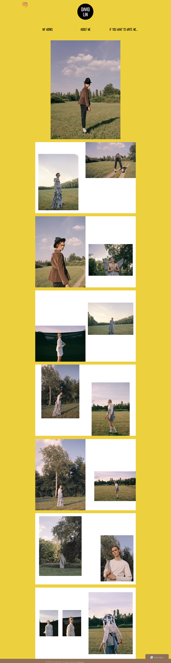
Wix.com (80, 662)
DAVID (85, 9)
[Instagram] (25, 4)
